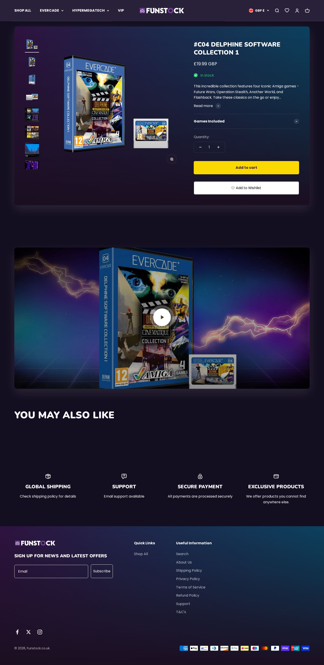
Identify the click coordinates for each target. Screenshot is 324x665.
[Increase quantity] (218, 147)
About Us (184, 562)
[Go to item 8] (32, 168)
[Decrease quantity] (200, 147)
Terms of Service (190, 587)
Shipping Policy (189, 570)
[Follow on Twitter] (29, 632)
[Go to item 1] (32, 45)
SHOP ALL (22, 10)
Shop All (141, 553)
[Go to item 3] (32, 80)
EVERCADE (49, 10)
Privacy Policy (188, 578)
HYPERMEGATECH (88, 10)
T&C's (181, 611)
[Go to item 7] (32, 150)
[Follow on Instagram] (40, 632)
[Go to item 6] (32, 133)
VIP (121, 10)
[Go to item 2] (32, 62)
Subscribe (101, 571)
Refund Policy (187, 595)
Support (183, 603)
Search (182, 553)
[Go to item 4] (32, 97)
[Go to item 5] (32, 115)
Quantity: (201, 136)
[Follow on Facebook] (17, 632)
